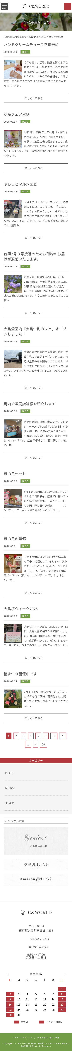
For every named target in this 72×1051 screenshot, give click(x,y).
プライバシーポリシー (22, 1037)
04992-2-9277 (39, 938)
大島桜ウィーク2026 (21, 608)
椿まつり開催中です (20, 673)
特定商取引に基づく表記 (48, 1037)
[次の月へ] (64, 973)
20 (62, 736)
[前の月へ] (7, 973)
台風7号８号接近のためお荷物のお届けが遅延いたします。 (34, 256)
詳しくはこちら (34, 98)
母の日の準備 (15, 538)
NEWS (9, 788)
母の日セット (15, 473)
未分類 (10, 803)
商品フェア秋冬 (17, 114)
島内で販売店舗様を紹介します (29, 403)
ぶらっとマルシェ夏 (20, 184)
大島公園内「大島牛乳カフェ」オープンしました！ (35, 331)
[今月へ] (19, 970)
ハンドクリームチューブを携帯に (31, 44)
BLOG (25, 51)
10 (53, 736)
